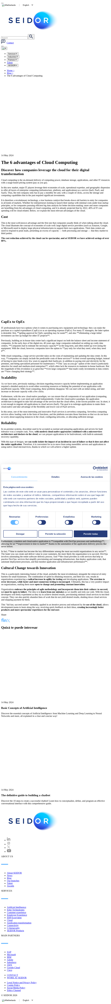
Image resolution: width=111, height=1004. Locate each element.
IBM (9, 957)
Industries (12, 57)
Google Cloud (13, 967)
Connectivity (13, 925)
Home (10, 70)
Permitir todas (91, 534)
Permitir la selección (55, 534)
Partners (11, 60)
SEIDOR (11, 65)
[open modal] (2, 3)
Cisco (9, 970)
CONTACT (12, 975)
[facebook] (2, 620)
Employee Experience (17, 915)
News (9, 875)
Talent (10, 62)
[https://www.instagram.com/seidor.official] (8, 844)
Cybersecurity (13, 928)
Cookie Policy (13, 985)
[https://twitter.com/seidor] (8, 847)
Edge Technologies (15, 910)
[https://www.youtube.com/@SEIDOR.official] (9, 851)
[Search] (31, 36)
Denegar (20, 534)
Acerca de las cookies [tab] (92, 477)
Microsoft (11, 954)
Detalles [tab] (55, 477)
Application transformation (19, 923)
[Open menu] (4, 48)
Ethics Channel (14, 990)
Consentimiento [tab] (19, 477)
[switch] (42, 522)
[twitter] (8, 621)
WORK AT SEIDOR (17, 977)
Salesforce (11, 962)
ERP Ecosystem (14, 917)
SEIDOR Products (15, 930)
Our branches (13, 880)
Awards (10, 886)
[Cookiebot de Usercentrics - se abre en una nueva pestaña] (95, 468)
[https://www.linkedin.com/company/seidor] (8, 840)
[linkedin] (5, 620)
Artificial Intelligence (16, 907)
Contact (10, 43)
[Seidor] (33, 20)
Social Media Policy (16, 988)
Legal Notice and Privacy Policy (22, 982)
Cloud (10, 920)
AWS (9, 965)
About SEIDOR (14, 873)
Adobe (10, 960)
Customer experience (16, 912)
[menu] (2, 46)
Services (11, 54)
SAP (9, 952)
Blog (10, 73)
